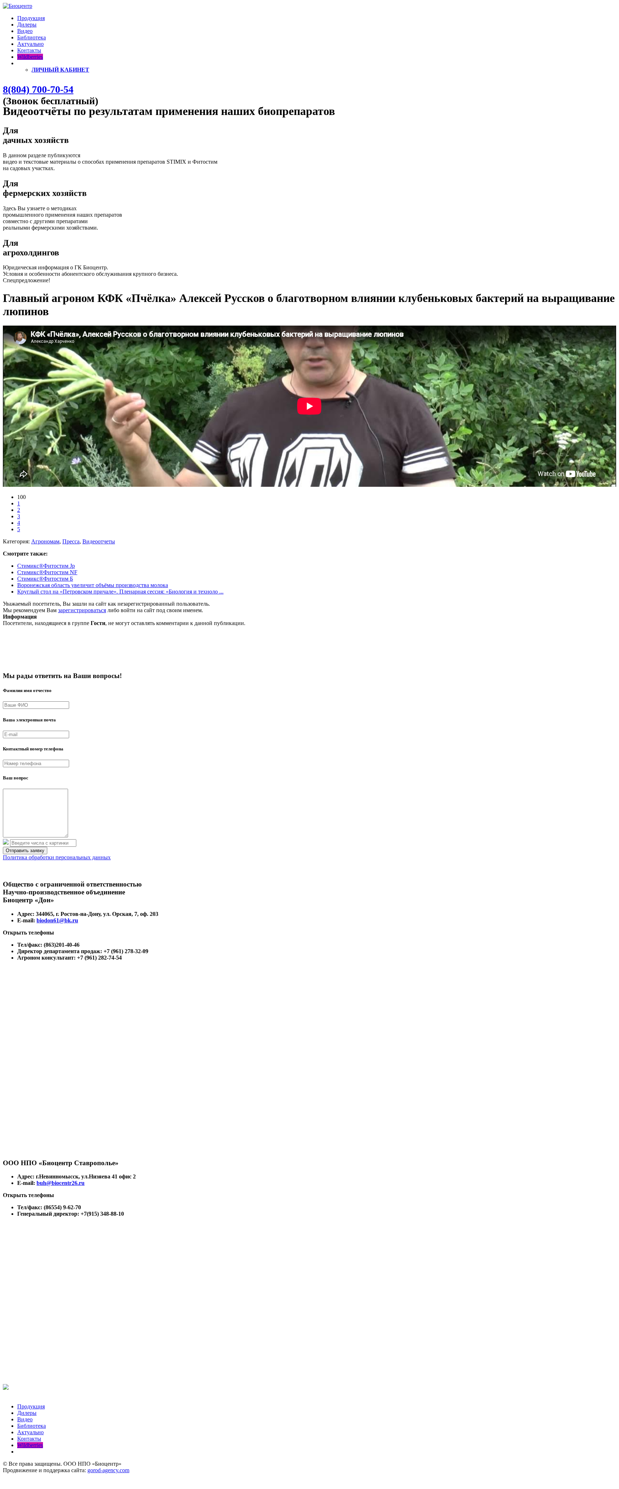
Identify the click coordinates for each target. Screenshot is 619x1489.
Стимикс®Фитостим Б (45, 579)
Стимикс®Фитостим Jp (46, 566)
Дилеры (27, 24)
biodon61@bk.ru (57, 920)
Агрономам (45, 541)
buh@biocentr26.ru (61, 1183)
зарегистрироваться (82, 610)
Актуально (30, 44)
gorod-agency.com (108, 1470)
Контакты (29, 50)
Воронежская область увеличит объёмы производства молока (92, 585)
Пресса (71, 541)
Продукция (31, 18)
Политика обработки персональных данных (57, 857)
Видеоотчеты (98, 541)
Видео (25, 31)
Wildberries (30, 57)
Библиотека (31, 37)
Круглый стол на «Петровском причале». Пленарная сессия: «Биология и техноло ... (120, 592)
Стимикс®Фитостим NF (47, 572)
